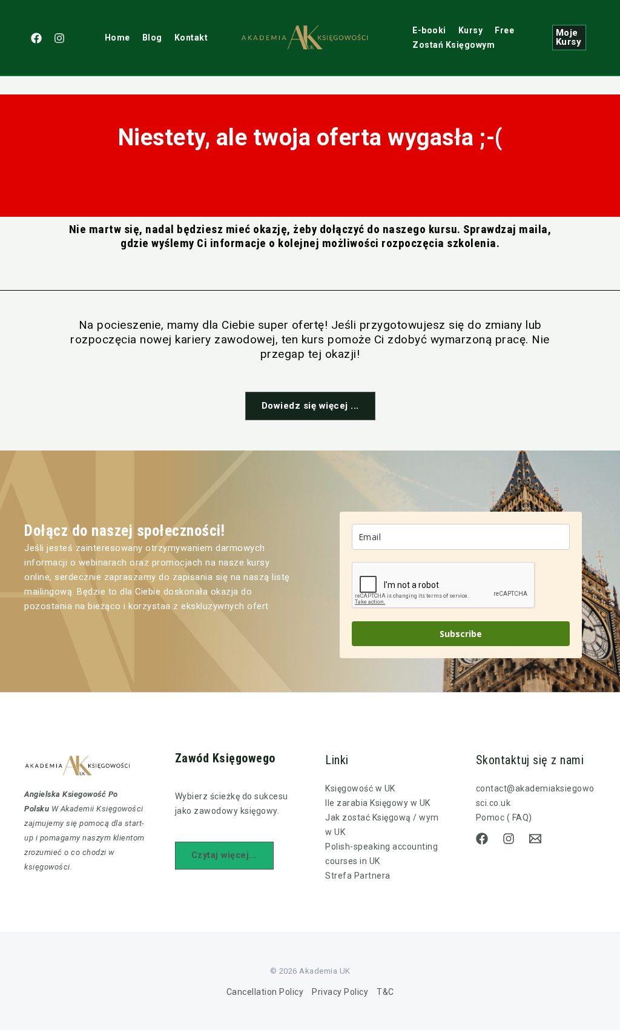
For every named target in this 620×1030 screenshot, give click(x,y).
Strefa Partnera (358, 875)
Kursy (470, 30)
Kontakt (191, 37)
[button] (569, 37)
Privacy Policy (340, 992)
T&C (385, 992)
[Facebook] (36, 38)
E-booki (429, 30)
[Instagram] (59, 38)
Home (117, 37)
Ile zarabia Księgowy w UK (377, 803)
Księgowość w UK (360, 788)
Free (504, 30)
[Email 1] (535, 839)
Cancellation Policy (265, 992)
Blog (152, 37)
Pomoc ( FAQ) (504, 817)
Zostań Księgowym (453, 45)
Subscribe (461, 633)
